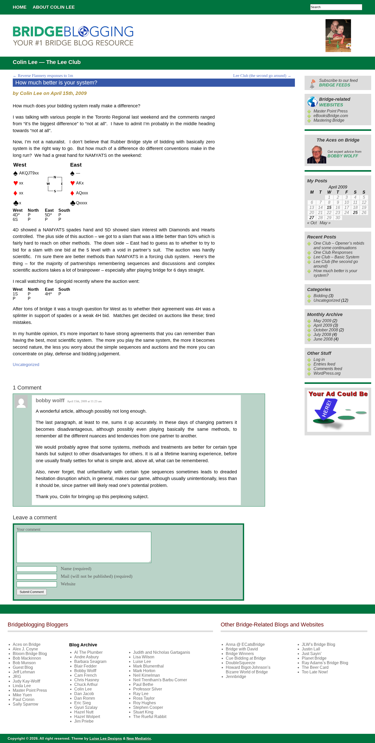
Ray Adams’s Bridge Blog (325, 663)
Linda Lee (22, 686)
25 (355, 212)
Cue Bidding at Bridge (246, 658)
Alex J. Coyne (25, 649)
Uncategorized (26, 364)
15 (329, 207)
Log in (319, 359)
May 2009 (322, 321)
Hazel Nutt (83, 712)
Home (20, 7)
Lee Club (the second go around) (262, 75)
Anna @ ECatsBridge (245, 644)
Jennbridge (236, 676)
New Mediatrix (139, 738)
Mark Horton (144, 671)
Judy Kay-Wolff (26, 681)
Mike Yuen (22, 695)
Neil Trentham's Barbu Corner (160, 680)
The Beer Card (315, 667)
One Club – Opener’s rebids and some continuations (339, 245)
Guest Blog (23, 667)
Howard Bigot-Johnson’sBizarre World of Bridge (248, 669)
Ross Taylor (144, 698)
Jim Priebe (84, 721)
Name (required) (76, 568)
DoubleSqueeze (240, 663)
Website (68, 583)
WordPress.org (327, 373)
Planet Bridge (314, 658)
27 (311, 218)
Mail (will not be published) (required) (96, 576)
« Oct (312, 223)
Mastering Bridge (329, 120)
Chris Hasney (86, 680)
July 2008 (322, 334)
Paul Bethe (143, 684)
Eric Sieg (82, 703)
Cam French (85, 675)
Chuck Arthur (86, 684)
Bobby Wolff (85, 671)
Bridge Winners (240, 653)
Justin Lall (311, 649)
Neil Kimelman (146, 675)
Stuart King (143, 712)
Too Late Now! (315, 672)
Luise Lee (142, 661)
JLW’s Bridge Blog (318, 644)
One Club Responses (333, 252)
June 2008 (323, 339)
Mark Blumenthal (148, 666)
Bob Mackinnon (27, 658)
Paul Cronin (23, 699)
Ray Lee (140, 693)
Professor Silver (147, 689)
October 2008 (326, 330)
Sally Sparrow (25, 704)
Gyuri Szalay (85, 707)
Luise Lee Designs (106, 738)
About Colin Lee (54, 7)
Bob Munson (24, 663)
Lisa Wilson (143, 657)
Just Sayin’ (312, 653)
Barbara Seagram (90, 661)
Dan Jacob (84, 693)
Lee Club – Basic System (336, 257)
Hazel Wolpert (87, 716)
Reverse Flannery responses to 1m (43, 75)
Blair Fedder (85, 666)
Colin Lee (83, 689)
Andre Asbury (86, 657)
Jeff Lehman (24, 672)
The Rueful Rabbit (149, 716)
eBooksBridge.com (331, 116)
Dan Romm (84, 698)
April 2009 (323, 325)
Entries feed (324, 364)
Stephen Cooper (148, 707)
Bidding (321, 296)
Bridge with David (242, 649)
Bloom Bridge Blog (30, 653)
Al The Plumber (88, 652)
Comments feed (328, 369)
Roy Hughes (144, 703)
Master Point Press (331, 111)
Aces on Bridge (27, 644)
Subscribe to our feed (338, 82)
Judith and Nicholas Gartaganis (161, 652)
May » (325, 223)
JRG (17, 676)
